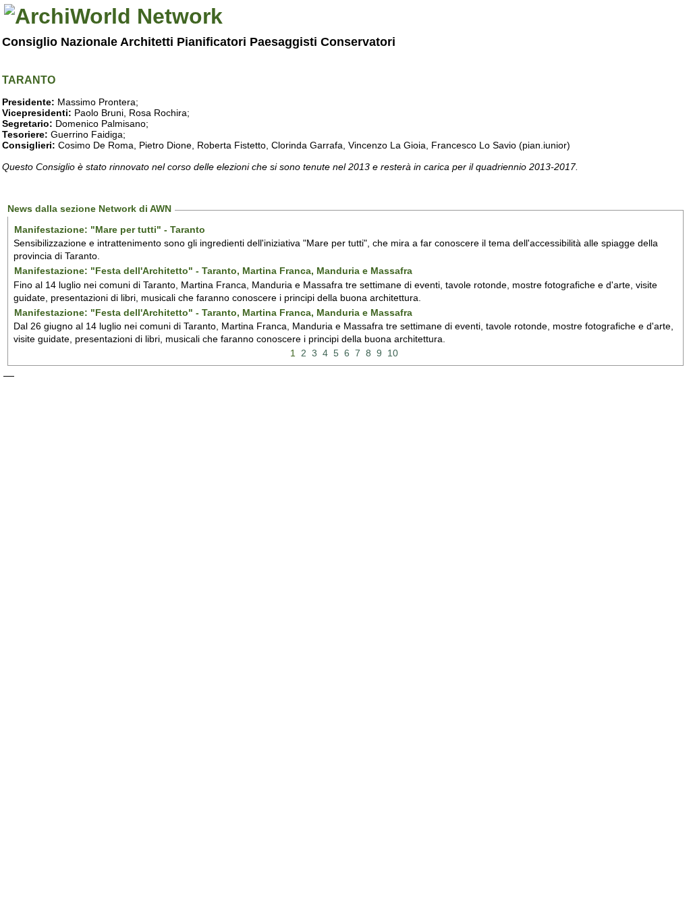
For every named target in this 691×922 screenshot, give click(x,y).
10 (392, 353)
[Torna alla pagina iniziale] (113, 16)
